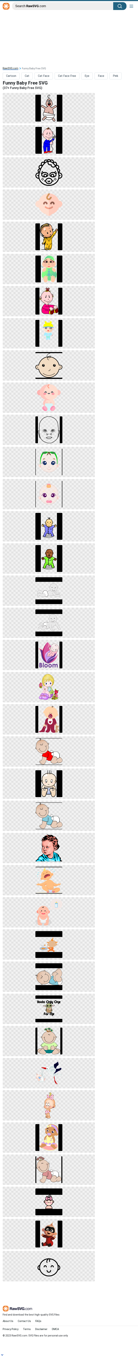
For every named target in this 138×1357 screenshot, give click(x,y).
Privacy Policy (11, 1329)
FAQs (38, 1321)
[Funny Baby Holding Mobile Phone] (49, 140)
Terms (27, 1329)
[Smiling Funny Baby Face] (49, 365)
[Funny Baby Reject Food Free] (49, 944)
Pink (115, 76)
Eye (87, 76)
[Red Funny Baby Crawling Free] (49, 751)
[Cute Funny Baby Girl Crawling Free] (49, 1170)
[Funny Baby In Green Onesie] (49, 558)
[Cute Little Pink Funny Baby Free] (49, 1202)
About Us (8, 1321)
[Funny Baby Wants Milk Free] (49, 912)
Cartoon (11, 76)
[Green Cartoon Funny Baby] (49, 269)
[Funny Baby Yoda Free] (49, 1009)
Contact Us (24, 1321)
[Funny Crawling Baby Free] (49, 816)
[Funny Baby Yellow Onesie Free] (49, 237)
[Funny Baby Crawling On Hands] (49, 623)
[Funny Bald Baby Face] (49, 1266)
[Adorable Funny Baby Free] (49, 397)
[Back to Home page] (6, 6)
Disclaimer (41, 1329)
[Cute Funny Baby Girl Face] (49, 494)
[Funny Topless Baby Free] (49, 108)
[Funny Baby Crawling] (49, 590)
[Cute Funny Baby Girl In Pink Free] (49, 1105)
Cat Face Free (67, 76)
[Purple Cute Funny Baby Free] (49, 1137)
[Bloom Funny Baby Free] (49, 655)
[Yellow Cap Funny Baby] (49, 333)
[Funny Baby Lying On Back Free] (49, 976)
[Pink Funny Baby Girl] (49, 301)
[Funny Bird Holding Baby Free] (49, 1073)
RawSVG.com (10, 68)
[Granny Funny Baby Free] (49, 172)
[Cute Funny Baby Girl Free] (49, 1041)
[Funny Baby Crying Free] (49, 880)
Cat (27, 76)
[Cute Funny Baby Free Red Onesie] (49, 719)
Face (101, 76)
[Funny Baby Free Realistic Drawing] (49, 848)
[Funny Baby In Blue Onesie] (49, 526)
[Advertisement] (69, 38)
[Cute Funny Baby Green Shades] (49, 462)
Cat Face (43, 76)
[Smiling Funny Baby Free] (49, 204)
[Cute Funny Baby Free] (49, 783)
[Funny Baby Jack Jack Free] (49, 1234)
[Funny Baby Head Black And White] (49, 430)
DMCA (55, 1329)
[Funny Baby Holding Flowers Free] (49, 687)
